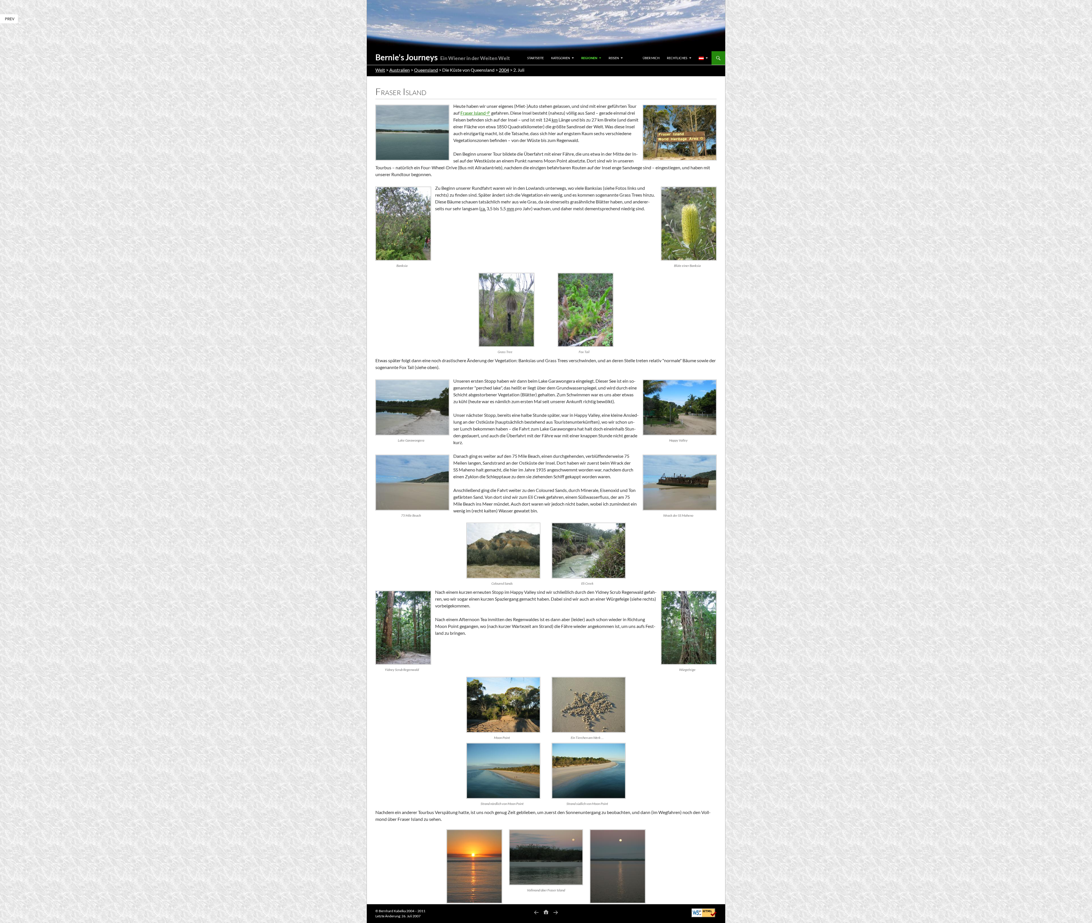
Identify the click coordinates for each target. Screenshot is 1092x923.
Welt (380, 70)
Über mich (651, 58)
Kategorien (560, 58)
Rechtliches (677, 58)
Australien (399, 70)
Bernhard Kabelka (392, 911)
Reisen (614, 58)
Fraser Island (473, 113)
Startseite (535, 58)
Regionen (589, 58)
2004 (504, 70)
